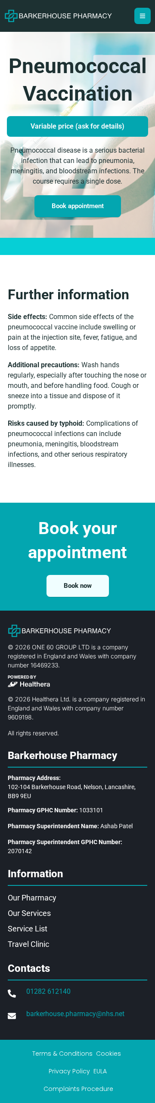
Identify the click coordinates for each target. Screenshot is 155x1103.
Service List (27, 928)
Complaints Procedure (78, 1089)
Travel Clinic (28, 944)
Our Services (29, 913)
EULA (100, 1071)
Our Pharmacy (32, 897)
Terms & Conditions (62, 1053)
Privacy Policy (69, 1071)
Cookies (108, 1053)
